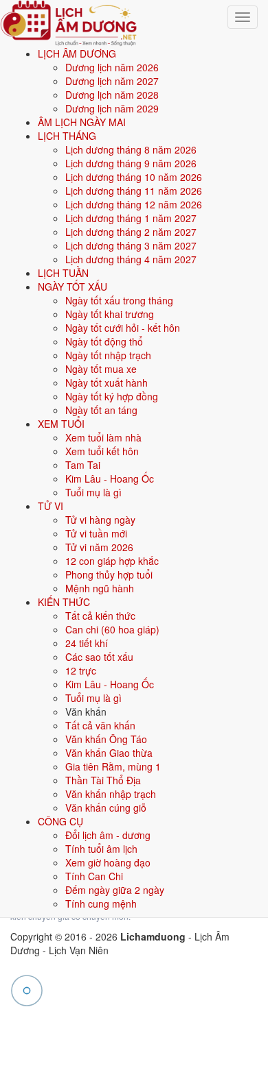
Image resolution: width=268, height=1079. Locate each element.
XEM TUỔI (61, 424)
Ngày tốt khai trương (109, 314)
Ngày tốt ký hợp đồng (111, 396)
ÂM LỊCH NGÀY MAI (82, 122)
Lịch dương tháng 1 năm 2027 (131, 218)
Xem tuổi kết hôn (102, 451)
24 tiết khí (86, 643)
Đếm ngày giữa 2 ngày (114, 890)
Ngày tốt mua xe (101, 369)
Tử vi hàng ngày (100, 519)
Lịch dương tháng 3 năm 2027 (131, 245)
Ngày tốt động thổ (104, 341)
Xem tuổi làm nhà (103, 437)
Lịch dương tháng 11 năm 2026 (133, 190)
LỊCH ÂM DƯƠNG (77, 53)
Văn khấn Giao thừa (109, 753)
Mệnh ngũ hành (99, 588)
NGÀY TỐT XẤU (72, 286)
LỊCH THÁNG (67, 136)
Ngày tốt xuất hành (106, 382)
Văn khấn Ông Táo (106, 739)
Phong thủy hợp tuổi (109, 574)
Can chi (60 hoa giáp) (112, 629)
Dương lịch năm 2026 (112, 67)
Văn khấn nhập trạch (110, 794)
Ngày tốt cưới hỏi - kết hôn (122, 328)
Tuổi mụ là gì (93, 492)
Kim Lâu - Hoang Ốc (109, 478)
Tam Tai (82, 465)
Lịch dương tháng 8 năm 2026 (131, 149)
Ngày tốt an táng (101, 410)
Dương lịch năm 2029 (112, 108)
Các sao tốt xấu (99, 657)
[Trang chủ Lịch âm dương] (68, 21)
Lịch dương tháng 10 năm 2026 (133, 177)
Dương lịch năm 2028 (112, 94)
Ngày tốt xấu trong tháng (119, 300)
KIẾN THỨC (64, 602)
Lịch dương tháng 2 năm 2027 (131, 232)
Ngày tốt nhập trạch (108, 355)
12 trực (80, 670)
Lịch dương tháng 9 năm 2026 (131, 163)
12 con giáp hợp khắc (112, 561)
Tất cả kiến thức (100, 615)
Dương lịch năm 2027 (112, 81)
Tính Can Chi (94, 876)
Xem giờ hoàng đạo (107, 862)
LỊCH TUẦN (63, 273)
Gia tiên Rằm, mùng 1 (113, 766)
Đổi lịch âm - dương (107, 835)
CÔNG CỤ (60, 821)
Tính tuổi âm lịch (101, 849)
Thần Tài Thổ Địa (103, 780)
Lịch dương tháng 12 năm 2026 (133, 204)
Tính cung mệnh (101, 903)
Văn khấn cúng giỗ (105, 807)
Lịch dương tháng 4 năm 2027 (131, 259)
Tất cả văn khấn (100, 725)
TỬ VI (50, 506)
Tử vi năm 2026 (99, 547)
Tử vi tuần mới (96, 533)
